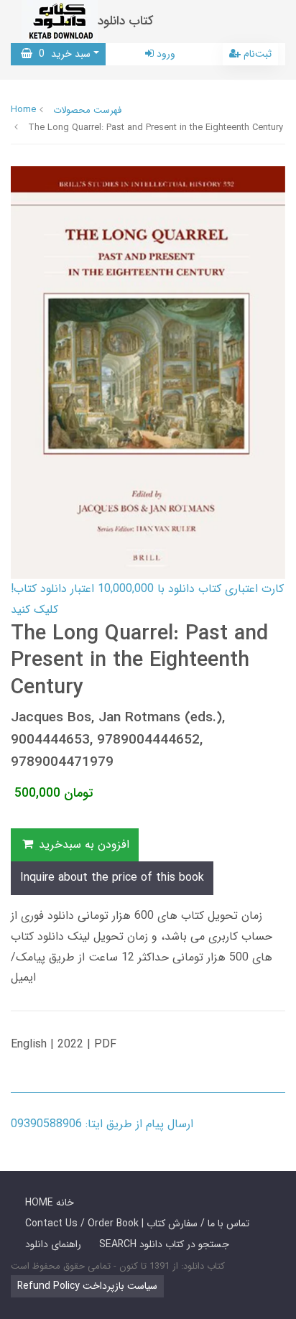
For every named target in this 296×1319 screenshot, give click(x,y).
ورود (164, 54)
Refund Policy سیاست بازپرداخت (87, 1286)
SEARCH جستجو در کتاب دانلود (164, 1244)
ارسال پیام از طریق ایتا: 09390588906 (102, 1124)
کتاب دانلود (126, 21)
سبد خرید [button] (61, 54)
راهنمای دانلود (53, 1244)
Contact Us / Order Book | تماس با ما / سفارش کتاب (137, 1223)
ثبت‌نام (256, 54)
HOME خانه (49, 1203)
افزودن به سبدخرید (82, 844)
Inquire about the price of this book (112, 878)
